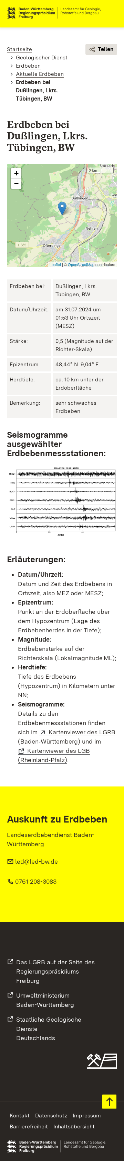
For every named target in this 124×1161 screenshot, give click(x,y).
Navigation (111, 13)
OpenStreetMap (81, 264)
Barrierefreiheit (29, 1126)
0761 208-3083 (35, 881)
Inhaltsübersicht (74, 1126)
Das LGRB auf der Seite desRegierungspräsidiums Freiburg (55, 971)
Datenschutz (51, 1115)
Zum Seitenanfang (109, 1102)
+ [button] (16, 173)
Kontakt (20, 1115)
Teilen (106, 49)
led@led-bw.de (36, 861)
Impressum (87, 1115)
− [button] (16, 183)
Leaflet (55, 264)
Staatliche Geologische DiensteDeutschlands (48, 1029)
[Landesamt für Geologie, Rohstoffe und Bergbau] (56, 13)
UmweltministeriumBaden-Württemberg (45, 1000)
